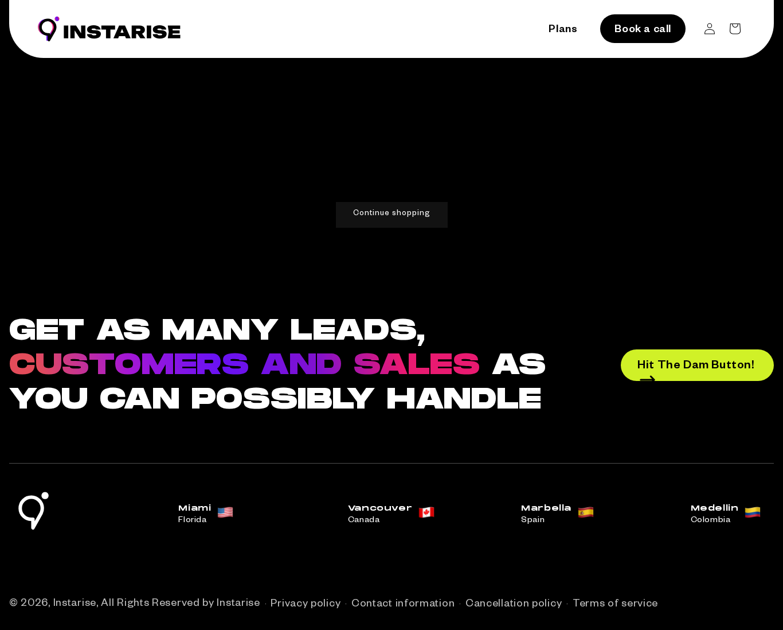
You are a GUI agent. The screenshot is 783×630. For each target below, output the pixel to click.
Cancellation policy (513, 604)
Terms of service (615, 604)
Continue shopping (391, 214)
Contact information (403, 604)
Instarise (74, 604)
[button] (734, 28)
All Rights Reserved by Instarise (180, 604)
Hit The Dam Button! (695, 366)
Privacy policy (305, 604)
